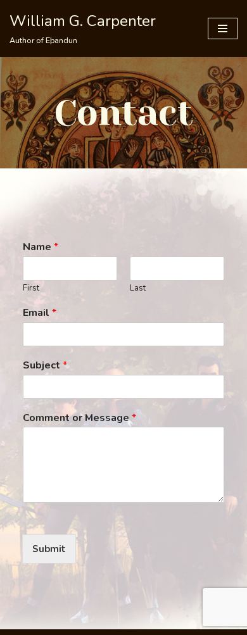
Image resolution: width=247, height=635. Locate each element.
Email (39, 313)
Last (138, 288)
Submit (49, 549)
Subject (45, 365)
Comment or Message (79, 418)
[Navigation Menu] (223, 28)
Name (40, 247)
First (31, 288)
